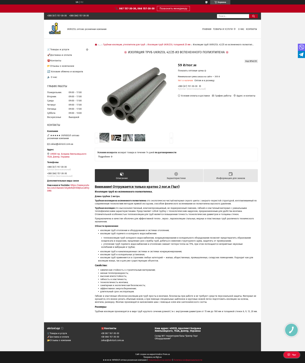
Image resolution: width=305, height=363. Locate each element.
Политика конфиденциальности (187, 360)
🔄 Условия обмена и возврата (65, 71)
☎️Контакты (54, 60)
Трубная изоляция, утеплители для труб (124, 45)
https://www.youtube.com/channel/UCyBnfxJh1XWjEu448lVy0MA (68, 188)
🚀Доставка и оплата (59, 55)
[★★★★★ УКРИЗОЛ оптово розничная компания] (55, 29)
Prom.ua (166, 354)
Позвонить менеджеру (173, 8)
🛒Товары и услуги (58, 49)
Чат (294, 354)
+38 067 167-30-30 (110, 333)
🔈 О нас (52, 77)
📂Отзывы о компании (60, 66)
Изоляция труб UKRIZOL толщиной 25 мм (168, 45)
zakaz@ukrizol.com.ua (61, 144)
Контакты (251, 29)
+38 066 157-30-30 (110, 337)
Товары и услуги (223, 29)
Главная (206, 29)
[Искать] (253, 16)
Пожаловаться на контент (160, 360)
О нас (241, 29)
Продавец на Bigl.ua (152, 357)
